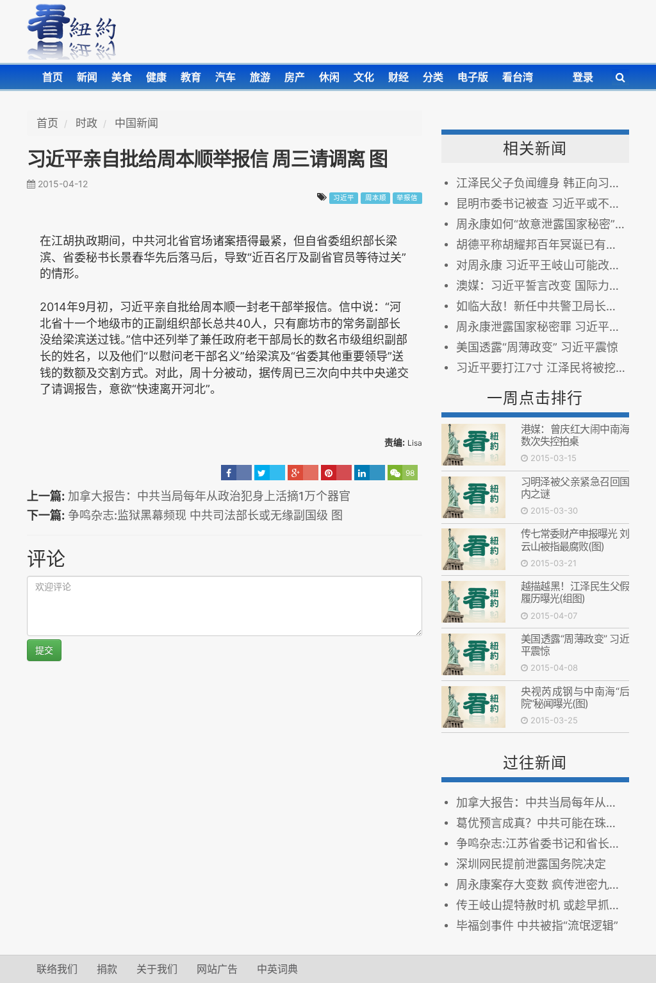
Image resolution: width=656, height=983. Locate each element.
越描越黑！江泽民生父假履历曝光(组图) (575, 592)
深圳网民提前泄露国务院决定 (531, 864)
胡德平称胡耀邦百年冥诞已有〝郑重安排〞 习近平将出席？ (542, 244)
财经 (398, 77)
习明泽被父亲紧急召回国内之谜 (575, 487)
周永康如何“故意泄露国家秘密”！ (541, 224)
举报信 (407, 198)
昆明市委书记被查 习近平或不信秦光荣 (542, 203)
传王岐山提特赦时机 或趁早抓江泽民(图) (542, 905)
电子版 (472, 77)
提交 (44, 649)
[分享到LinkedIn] (369, 472)
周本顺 (375, 198)
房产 (294, 77)
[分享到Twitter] (269, 472)
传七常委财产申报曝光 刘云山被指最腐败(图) (575, 539)
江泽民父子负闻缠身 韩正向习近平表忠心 (542, 183)
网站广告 (217, 968)
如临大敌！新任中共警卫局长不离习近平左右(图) (542, 306)
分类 (433, 77)
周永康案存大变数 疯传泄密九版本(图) (542, 884)
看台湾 (517, 77)
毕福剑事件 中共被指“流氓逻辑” (537, 925)
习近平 (343, 198)
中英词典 (277, 968)
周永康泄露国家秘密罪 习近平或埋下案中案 (542, 326)
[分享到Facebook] (236, 472)
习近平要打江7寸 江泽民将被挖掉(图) (542, 367)
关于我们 (156, 968)
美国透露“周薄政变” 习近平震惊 (537, 347)
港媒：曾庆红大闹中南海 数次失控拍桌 (575, 435)
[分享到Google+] (303, 472)
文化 (364, 77)
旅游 (260, 77)
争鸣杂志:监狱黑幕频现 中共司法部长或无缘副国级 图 (205, 515)
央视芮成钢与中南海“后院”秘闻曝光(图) (575, 697)
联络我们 (57, 968)
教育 (191, 77)
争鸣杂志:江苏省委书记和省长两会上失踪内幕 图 (542, 843)
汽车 (225, 77)
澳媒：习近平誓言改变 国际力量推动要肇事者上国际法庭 (542, 285)
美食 (121, 77)
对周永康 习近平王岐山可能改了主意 (542, 265)
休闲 (329, 77)
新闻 (87, 77)
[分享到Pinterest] (336, 472)
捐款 (107, 968)
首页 (52, 77)
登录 (583, 77)
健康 (156, 77)
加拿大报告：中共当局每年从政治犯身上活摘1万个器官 (209, 496)
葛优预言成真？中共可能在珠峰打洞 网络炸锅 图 (542, 823)
